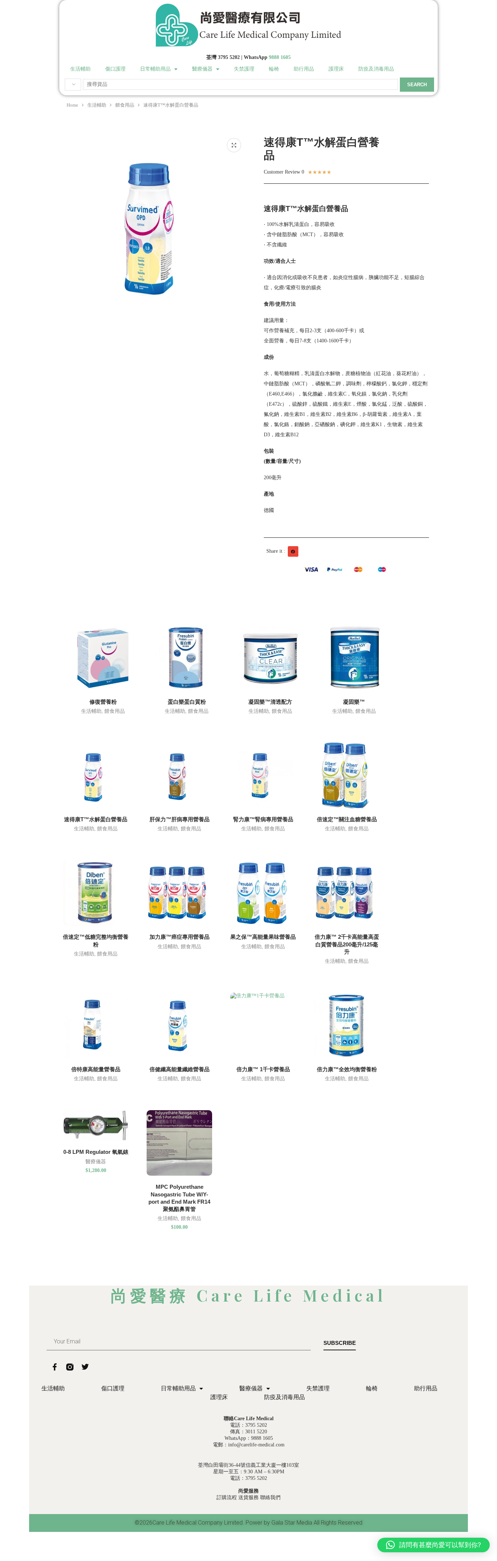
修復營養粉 (103, 702)
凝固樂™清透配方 (270, 702)
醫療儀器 (202, 69)
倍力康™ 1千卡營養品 (263, 1069)
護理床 (336, 69)
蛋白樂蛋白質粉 (187, 702)
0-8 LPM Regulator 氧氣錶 (95, 1152)
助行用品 (304, 69)
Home (72, 105)
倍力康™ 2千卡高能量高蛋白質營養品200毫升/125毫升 (347, 944)
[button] (293, 551)
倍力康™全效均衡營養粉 (347, 1069)
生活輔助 (80, 69)
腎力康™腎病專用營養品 (263, 819)
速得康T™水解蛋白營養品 (95, 819)
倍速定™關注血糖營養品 (347, 819)
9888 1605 (280, 57)
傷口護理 (115, 69)
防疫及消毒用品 (376, 69)
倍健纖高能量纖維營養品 (180, 1069)
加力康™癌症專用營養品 (180, 937)
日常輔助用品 (155, 69)
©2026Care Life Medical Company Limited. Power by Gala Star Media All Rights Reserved (248, 1522)
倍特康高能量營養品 (95, 1069)
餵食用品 (124, 105)
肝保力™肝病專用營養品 (180, 819)
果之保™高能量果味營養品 (263, 937)
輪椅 (274, 69)
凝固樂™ (354, 702)
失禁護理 (244, 69)
